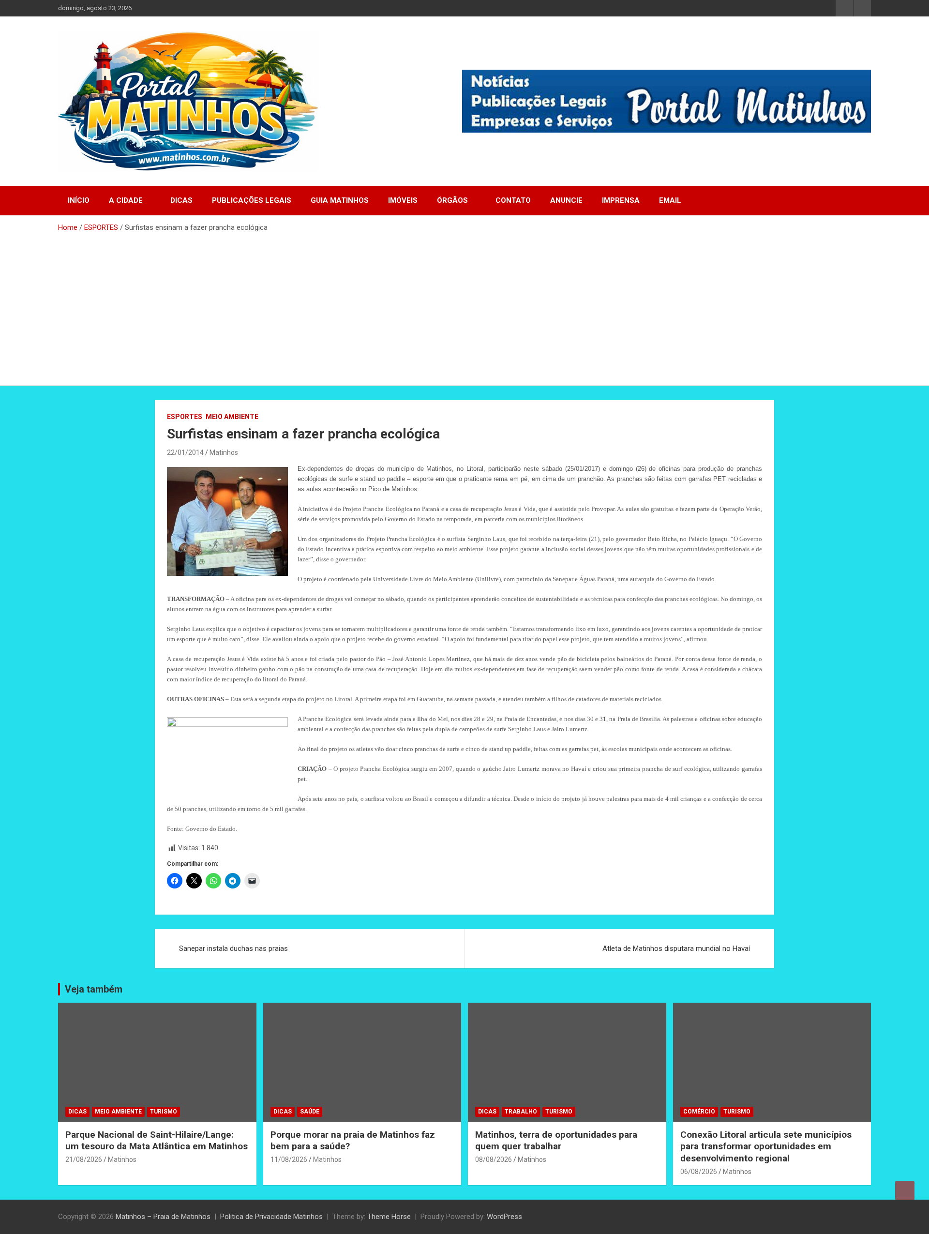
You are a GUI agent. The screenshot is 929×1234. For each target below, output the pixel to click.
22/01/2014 (185, 452)
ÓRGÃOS (452, 200)
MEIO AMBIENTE (232, 417)
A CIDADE (126, 200)
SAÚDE (309, 1111)
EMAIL (670, 200)
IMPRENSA (621, 200)
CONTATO (513, 200)
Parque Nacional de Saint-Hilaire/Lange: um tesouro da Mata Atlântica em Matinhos (156, 1140)
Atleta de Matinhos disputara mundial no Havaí (676, 948)
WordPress (504, 1216)
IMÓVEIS (403, 200)
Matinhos (224, 452)
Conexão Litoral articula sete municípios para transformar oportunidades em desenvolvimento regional (766, 1146)
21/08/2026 (83, 1159)
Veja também (93, 989)
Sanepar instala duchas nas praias (233, 948)
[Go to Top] (904, 1190)
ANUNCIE (566, 200)
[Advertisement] (464, 305)
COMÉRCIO (699, 1111)
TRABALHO (521, 1111)
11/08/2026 (288, 1159)
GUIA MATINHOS (340, 200)
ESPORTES (184, 417)
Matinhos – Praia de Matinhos (163, 1216)
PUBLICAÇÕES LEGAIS (251, 200)
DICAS (181, 200)
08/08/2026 (493, 1159)
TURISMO (163, 1111)
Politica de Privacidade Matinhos (271, 1216)
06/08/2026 (698, 1171)
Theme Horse (389, 1216)
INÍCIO (79, 200)
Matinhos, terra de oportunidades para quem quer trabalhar (556, 1140)
